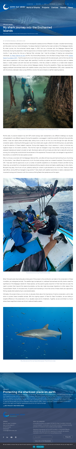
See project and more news (14, 405)
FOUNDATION (30, 4)
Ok (34, 446)
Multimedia (52, 4)
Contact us (61, 4)
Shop (45, 4)
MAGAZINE (38, 4)
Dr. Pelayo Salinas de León (17, 55)
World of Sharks (33, 7)
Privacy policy (40, 446)
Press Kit (68, 437)
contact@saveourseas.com (10, 430)
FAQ (68, 4)
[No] (74, 446)
